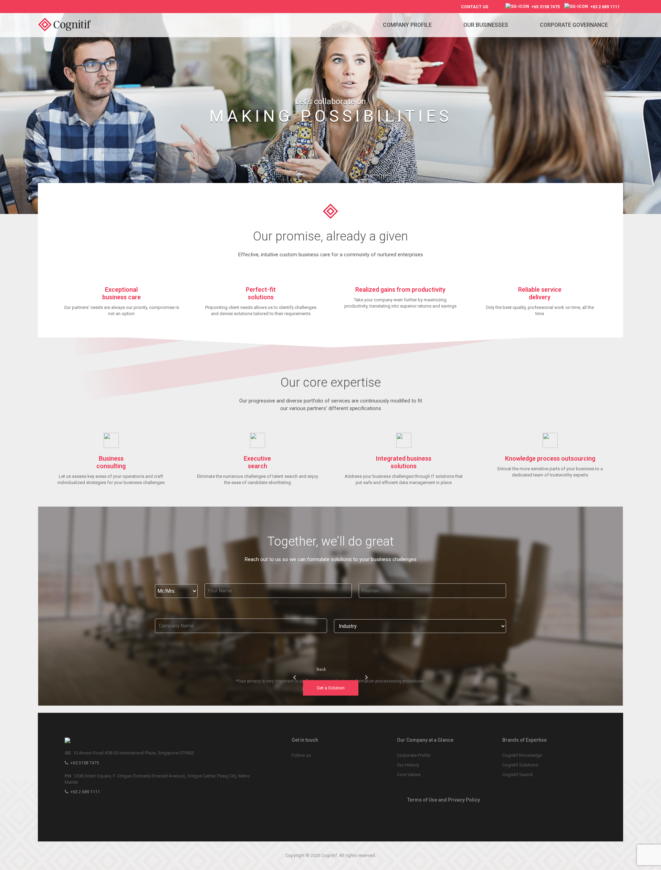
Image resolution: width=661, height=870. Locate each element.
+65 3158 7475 (544, 6)
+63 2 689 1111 (604, 6)
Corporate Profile (413, 755)
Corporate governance (574, 25)
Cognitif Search (517, 774)
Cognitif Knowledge (522, 755)
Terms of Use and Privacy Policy (443, 800)
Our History (408, 764)
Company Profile (407, 25)
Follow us (301, 755)
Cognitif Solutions (520, 764)
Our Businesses (485, 25)
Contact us (474, 6)
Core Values (409, 774)
